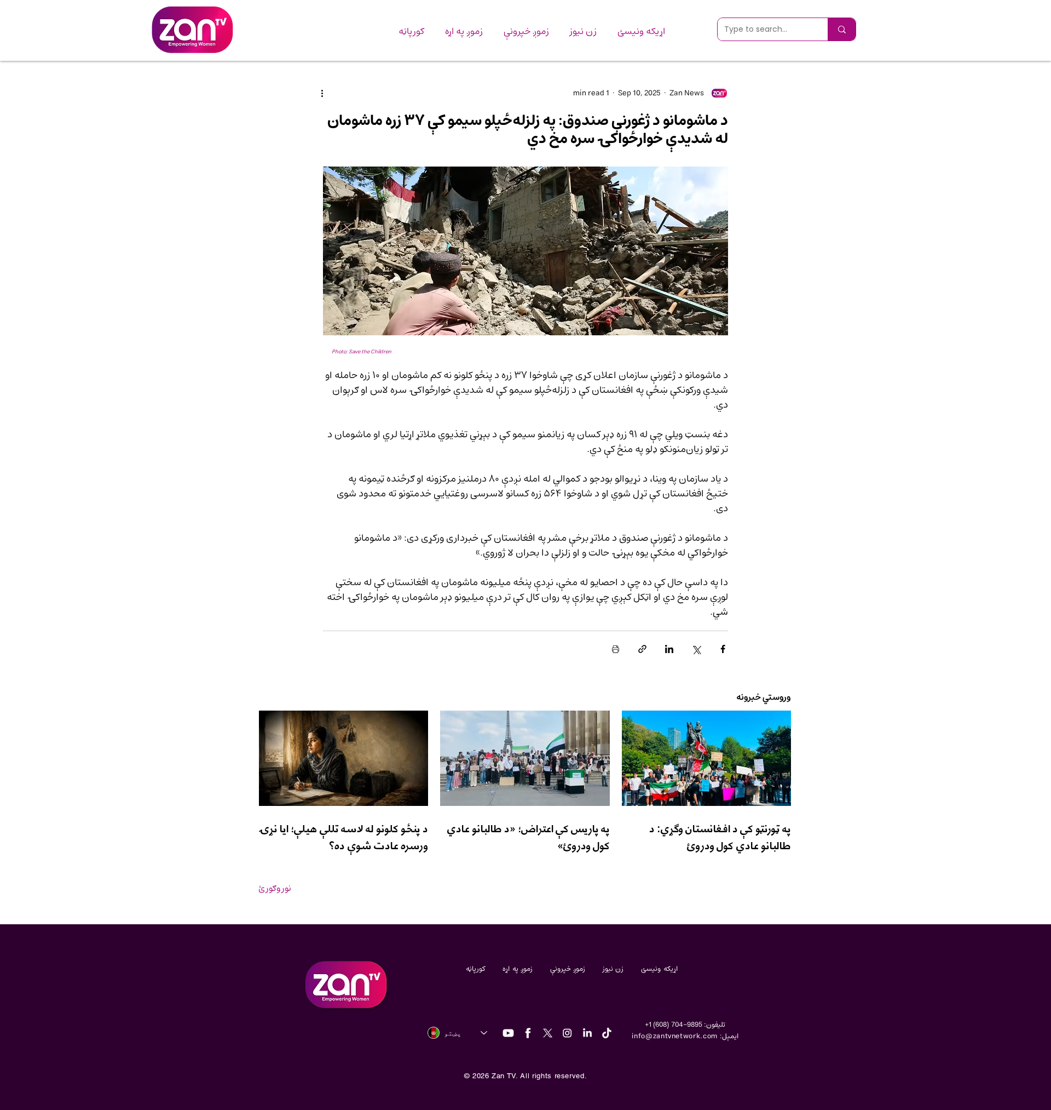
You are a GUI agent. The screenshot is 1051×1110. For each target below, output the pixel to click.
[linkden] (587, 1033)
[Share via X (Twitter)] (696, 649)
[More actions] (329, 93)
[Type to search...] (842, 29)
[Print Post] (615, 649)
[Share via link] (642, 649)
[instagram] (567, 1033)
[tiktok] (607, 1033)
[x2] (547, 1033)
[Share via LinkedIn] (669, 649)
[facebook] (528, 1033)
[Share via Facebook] (723, 649)
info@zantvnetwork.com (675, 1036)
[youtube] (508, 1033)
